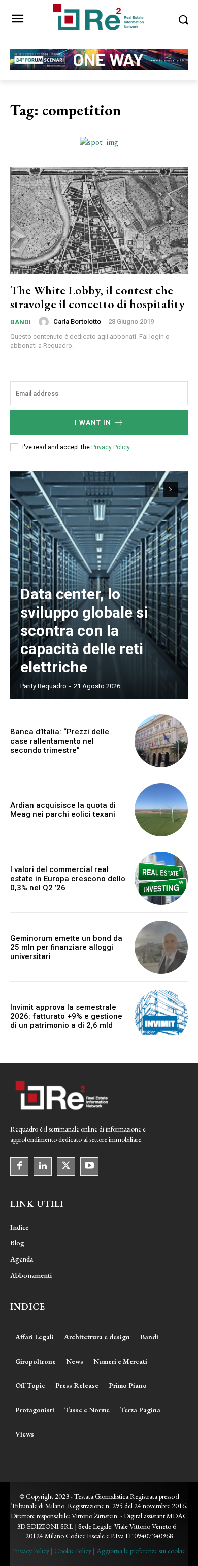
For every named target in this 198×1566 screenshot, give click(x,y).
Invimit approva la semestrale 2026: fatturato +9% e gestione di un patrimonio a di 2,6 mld (66, 1016)
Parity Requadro (43, 686)
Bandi (20, 322)
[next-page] (170, 489)
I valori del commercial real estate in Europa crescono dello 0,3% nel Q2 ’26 (67, 878)
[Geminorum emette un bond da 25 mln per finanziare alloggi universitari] (161, 947)
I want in (93, 422)
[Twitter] (66, 1166)
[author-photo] (45, 322)
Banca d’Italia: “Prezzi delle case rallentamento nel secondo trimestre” (59, 741)
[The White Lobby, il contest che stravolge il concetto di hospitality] (99, 220)
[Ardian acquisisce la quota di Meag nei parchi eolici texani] (161, 809)
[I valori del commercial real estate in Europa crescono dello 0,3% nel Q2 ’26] (161, 878)
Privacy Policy (110, 447)
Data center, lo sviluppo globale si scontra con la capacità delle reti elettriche (84, 630)
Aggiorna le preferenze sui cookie (140, 1550)
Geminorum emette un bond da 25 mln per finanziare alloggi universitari (66, 947)
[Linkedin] (43, 1166)
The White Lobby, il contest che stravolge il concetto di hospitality (97, 296)
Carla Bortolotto (77, 321)
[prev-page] (152, 489)
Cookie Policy (72, 1550)
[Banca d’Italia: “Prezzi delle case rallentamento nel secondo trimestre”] (161, 740)
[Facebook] (19, 1166)
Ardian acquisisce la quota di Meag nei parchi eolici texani (63, 810)
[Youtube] (89, 1166)
